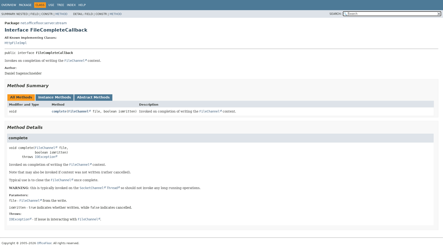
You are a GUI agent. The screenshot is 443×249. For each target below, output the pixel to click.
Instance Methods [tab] (54, 97)
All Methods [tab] (21, 97)
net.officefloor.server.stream (44, 23)
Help (82, 5)
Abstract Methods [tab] (93, 97)
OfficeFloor (44, 243)
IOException (45, 157)
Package (25, 5)
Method (61, 14)
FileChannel (78, 111)
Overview (8, 5)
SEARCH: (335, 13)
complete (59, 111)
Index (71, 5)
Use (51, 5)
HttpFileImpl (16, 43)
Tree (60, 5)
